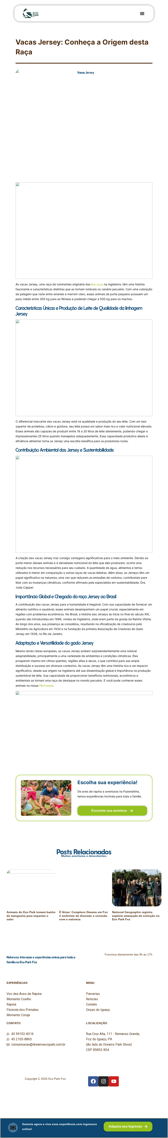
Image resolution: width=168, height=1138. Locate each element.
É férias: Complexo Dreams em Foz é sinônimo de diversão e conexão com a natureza (83, 915)
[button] (142, 13)
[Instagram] (103, 1081)
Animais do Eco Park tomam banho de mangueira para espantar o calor (31, 915)
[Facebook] (93, 1081)
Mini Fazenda (46, 685)
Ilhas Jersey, (97, 284)
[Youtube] (114, 1081)
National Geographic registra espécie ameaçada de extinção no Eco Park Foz (136, 915)
